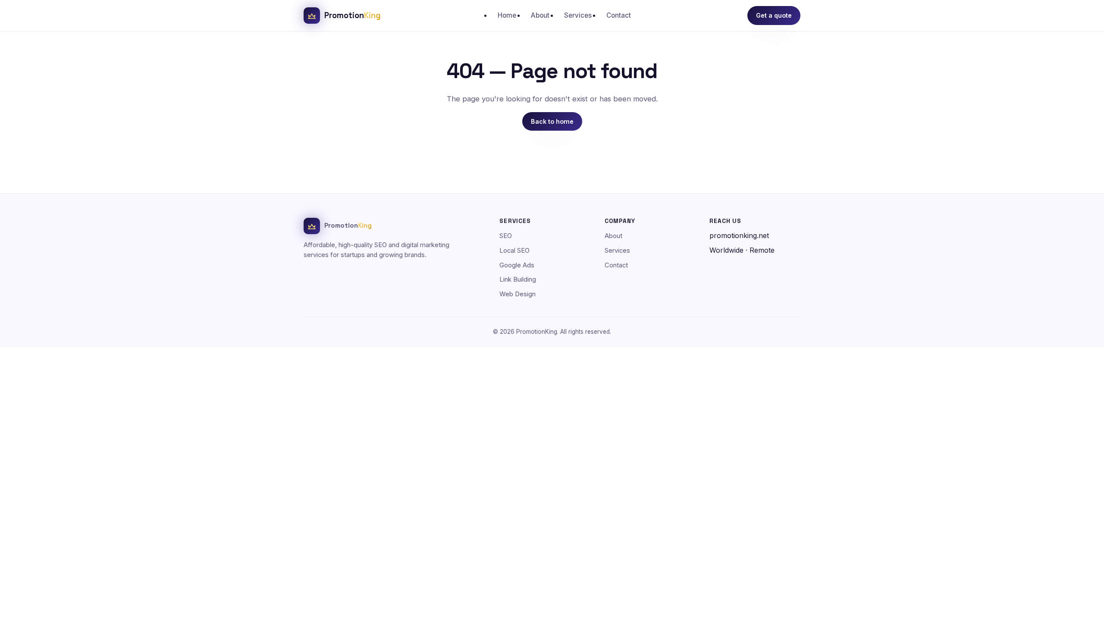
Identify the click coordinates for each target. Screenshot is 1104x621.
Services (578, 15)
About (540, 15)
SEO (505, 236)
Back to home (552, 121)
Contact (618, 15)
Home (507, 15)
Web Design (517, 294)
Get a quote (774, 15)
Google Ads (516, 265)
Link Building (517, 279)
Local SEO (514, 250)
